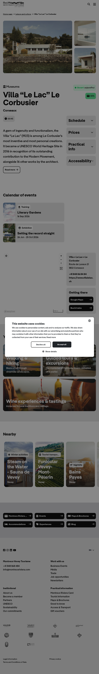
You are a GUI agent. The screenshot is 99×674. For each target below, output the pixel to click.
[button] (49, 351)
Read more (51, 337)
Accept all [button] (61, 344)
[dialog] (49, 337)
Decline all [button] (41, 344)
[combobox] (89, 320)
